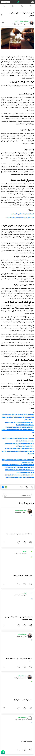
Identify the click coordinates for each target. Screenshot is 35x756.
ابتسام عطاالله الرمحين (20, 510)
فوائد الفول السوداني (26, 741)
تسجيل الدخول (6, 2)
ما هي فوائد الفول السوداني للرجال (23, 700)
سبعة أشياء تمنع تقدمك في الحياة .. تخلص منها (19, 534)
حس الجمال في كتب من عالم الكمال (22, 576)
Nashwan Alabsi (22, 717)
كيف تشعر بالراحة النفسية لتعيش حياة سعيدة (20, 217)
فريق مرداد (23, 593)
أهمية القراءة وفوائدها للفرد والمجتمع (22, 214)
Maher (24, 552)
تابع (16, 21)
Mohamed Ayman (24, 21)
